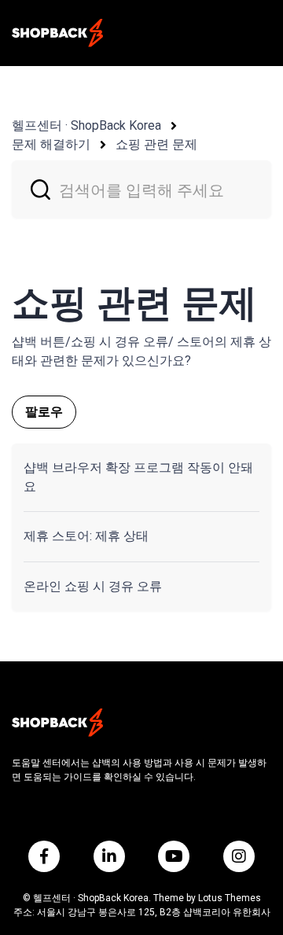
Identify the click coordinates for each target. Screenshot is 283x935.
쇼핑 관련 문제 (156, 144)
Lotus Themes (229, 898)
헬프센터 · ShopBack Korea (86, 125)
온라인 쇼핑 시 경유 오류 (93, 586)
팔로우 (44, 411)
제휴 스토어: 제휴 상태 (86, 535)
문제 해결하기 (51, 144)
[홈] (57, 33)
